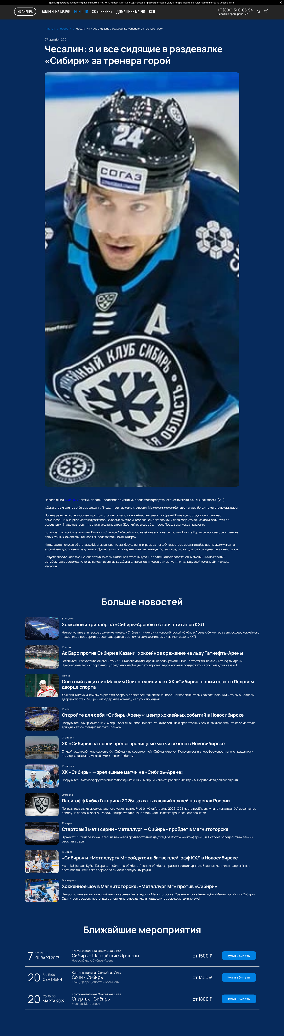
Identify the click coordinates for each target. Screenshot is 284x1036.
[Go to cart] (266, 11)
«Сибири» (71, 500)
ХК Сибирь (25, 11)
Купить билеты (239, 956)
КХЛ (152, 11)
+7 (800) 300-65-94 (235, 10)
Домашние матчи (130, 11)
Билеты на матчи (56, 11)
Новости (81, 11)
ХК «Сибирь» (102, 11)
